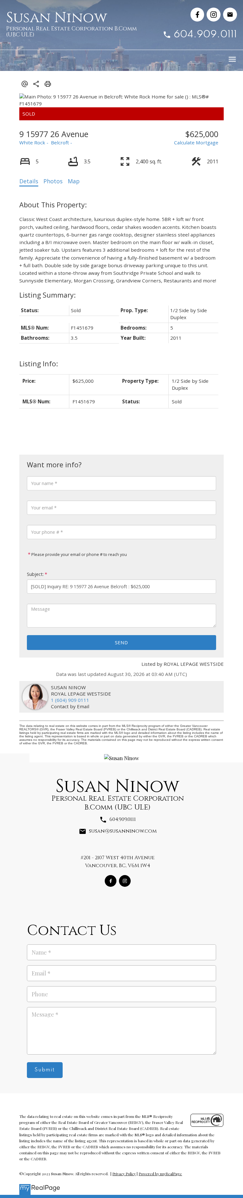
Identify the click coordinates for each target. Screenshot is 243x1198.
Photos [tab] (53, 181)
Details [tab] (28, 181)
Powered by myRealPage (160, 1173)
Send (121, 642)
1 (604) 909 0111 (70, 700)
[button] (197, 15)
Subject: (35, 574)
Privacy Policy (124, 1173)
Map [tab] (74, 181)
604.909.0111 (205, 35)
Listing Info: (38, 363)
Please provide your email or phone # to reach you (78, 554)
